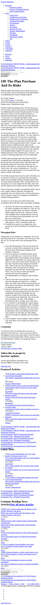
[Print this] (14, 343)
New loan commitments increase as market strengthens (19, 564)
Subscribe (10, 2)
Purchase (14, 348)
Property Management (17, 31)
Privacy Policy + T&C (16, 584)
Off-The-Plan (5, 348)
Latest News (14, 15)
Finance (12, 25)
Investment (13, 27)
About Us (8, 47)
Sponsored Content (16, 37)
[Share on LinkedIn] (5, 343)
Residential (13, 35)
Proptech (13, 33)
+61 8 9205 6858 (33, 584)
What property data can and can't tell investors (21, 387)
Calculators (9, 49)
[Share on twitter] (8, 343)
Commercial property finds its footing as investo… (22, 409)
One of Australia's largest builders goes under (16, 546)
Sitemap (3, 584)
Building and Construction (19, 19)
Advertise (8, 51)
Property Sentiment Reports (19, 9)
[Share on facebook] (2, 343)
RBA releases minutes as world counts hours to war (18, 554)
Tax (11, 39)
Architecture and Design (18, 17)
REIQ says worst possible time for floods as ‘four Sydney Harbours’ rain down (18, 514)
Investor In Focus (16, 29)
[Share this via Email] (11, 343)
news (2, 568)
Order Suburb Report (17, 11)
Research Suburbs (16, 7)
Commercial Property (17, 21)
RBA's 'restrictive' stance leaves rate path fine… (21, 419)
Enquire (3, 2)
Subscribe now (6, 366)
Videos (7, 41)
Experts (7, 45)
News (7, 13)
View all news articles (22, 504)
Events (7, 43)
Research (8, 5)
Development (14, 23)
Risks (20, 348)
